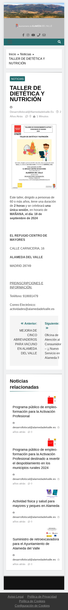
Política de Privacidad (42, 596)
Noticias (17, 78)
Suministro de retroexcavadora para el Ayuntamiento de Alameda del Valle (36, 543)
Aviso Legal (16, 596)
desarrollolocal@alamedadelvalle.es (32, 111)
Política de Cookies (32, 601)
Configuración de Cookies (32, 605)
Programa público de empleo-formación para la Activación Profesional (35, 411)
